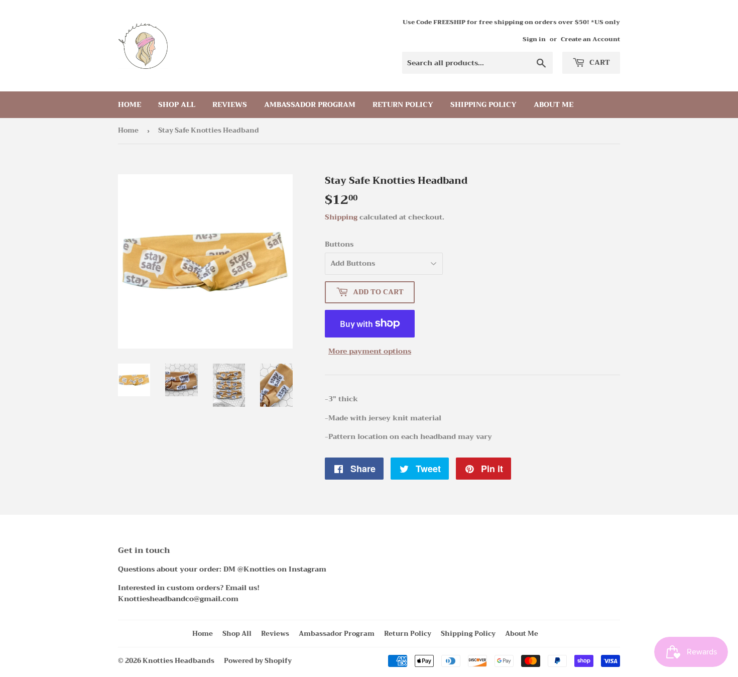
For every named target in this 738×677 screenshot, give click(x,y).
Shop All (176, 104)
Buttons (339, 244)
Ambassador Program (309, 104)
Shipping (341, 217)
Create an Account (590, 39)
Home (129, 104)
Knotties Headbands (178, 660)
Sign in (534, 39)
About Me (553, 104)
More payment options (369, 351)
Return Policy (403, 104)
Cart (598, 62)
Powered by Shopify (258, 660)
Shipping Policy (483, 104)
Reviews (229, 104)
